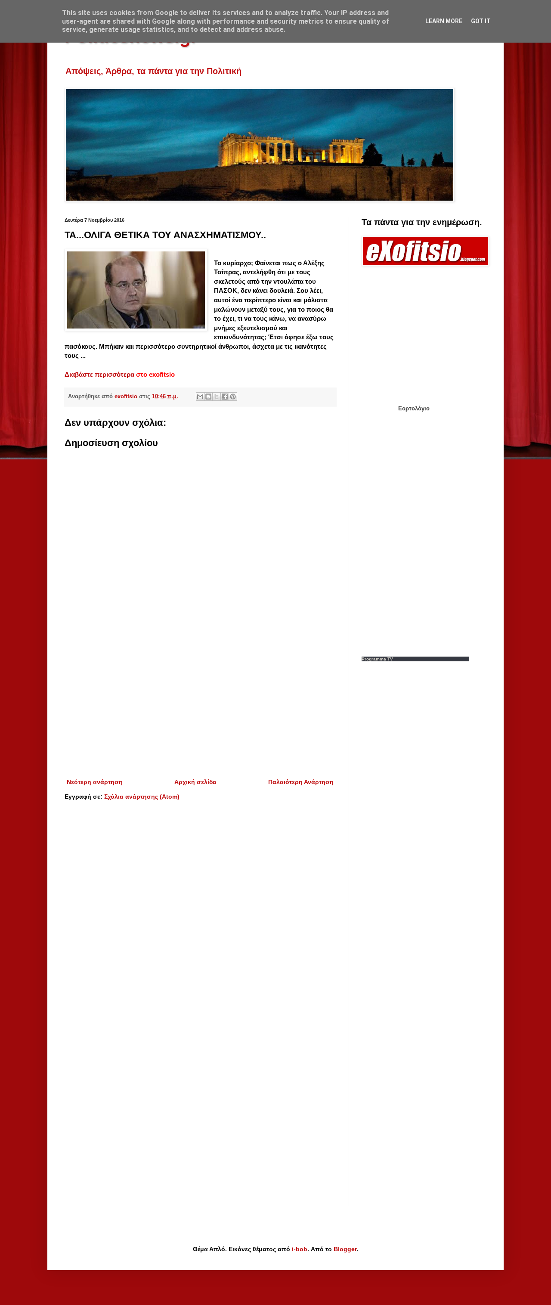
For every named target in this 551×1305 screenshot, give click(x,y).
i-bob (299, 1249)
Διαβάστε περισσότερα (99, 374)
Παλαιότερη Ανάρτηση (301, 781)
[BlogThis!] (208, 396)
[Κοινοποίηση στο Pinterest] (233, 396)
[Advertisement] (200, 705)
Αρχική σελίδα (195, 781)
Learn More (443, 21)
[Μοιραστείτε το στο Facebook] (224, 396)
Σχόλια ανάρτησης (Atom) (142, 796)
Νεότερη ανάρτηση (95, 781)
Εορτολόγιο (414, 408)
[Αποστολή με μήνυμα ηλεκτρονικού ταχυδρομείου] (200, 396)
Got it (481, 21)
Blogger (345, 1249)
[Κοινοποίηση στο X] (216, 396)
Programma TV (377, 659)
